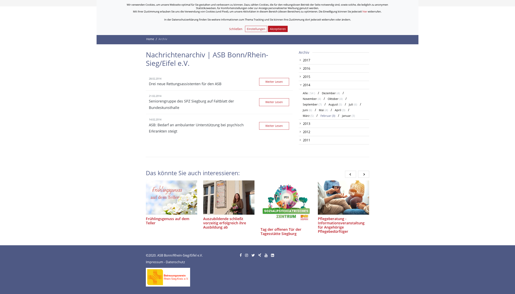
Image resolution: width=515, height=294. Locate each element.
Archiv (304, 52)
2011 (306, 140)
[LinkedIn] (273, 255)
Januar (348, 116)
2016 (306, 68)
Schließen (235, 29)
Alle (309, 93)
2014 (306, 85)
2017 (306, 60)
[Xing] (260, 255)
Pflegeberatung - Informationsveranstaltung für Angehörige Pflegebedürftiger (341, 225)
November (312, 99)
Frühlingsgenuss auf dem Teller (167, 220)
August (335, 104)
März (308, 116)
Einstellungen (256, 29)
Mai (323, 110)
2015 (306, 77)
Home (150, 39)
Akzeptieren (278, 29)
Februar (327, 116)
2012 (306, 132)
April (340, 110)
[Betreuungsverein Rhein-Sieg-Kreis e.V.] (168, 276)
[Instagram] (247, 255)
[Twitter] (253, 255)
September (312, 104)
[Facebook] (241, 255)
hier (365, 11)
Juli (353, 104)
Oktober (335, 99)
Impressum (154, 262)
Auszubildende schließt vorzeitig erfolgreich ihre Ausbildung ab (224, 223)
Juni (307, 110)
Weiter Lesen (274, 82)
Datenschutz (175, 262)
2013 (306, 123)
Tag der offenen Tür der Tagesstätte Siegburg (281, 231)
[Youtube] (266, 255)
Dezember (331, 93)
